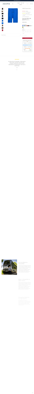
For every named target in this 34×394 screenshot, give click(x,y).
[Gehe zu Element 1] (2, 9)
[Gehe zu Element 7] (2, 23)
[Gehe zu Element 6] (2, 21)
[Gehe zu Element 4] (2, 16)
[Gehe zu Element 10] (2, 30)
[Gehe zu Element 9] (2, 28)
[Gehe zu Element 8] (2, 25)
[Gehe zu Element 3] (2, 14)
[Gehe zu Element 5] (2, 18)
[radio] (27, 43)
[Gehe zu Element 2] (2, 11)
